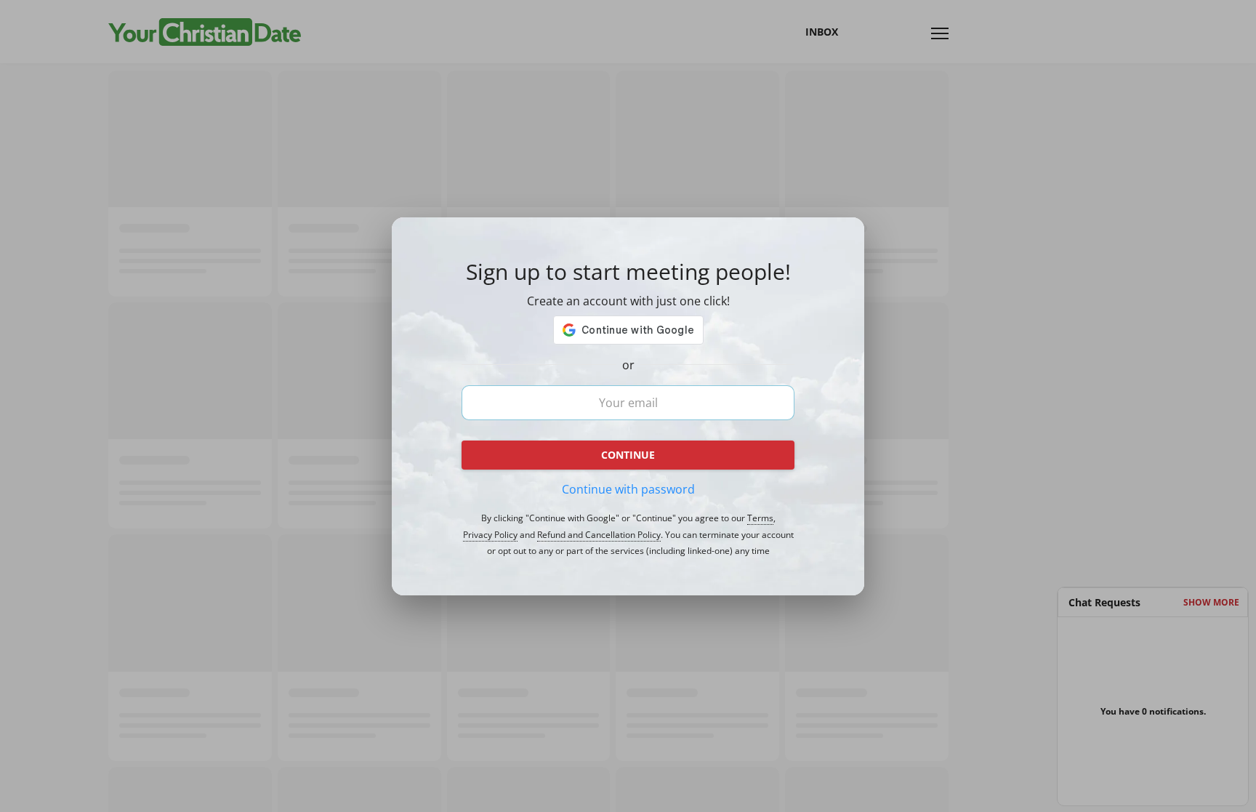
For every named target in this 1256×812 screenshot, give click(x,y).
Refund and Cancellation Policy (599, 535)
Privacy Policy (490, 535)
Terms (760, 518)
